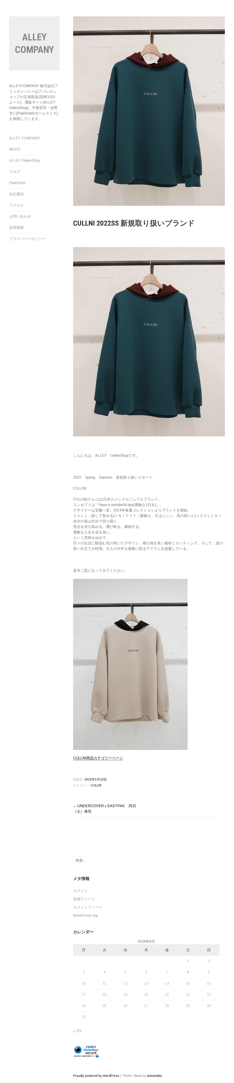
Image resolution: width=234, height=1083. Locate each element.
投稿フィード (84, 899)
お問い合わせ (20, 216)
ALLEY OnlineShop (24, 160)
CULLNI (96, 785)
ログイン (80, 891)
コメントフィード (87, 907)
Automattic (154, 1076)
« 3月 (77, 1031)
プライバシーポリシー (27, 239)
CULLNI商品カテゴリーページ (98, 758)
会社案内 (16, 194)
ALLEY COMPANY (24, 138)
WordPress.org (85, 915)
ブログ (14, 172)
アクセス (16, 205)
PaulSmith (17, 183)
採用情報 (16, 228)
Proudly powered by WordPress (96, 1076)
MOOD (14, 149)
